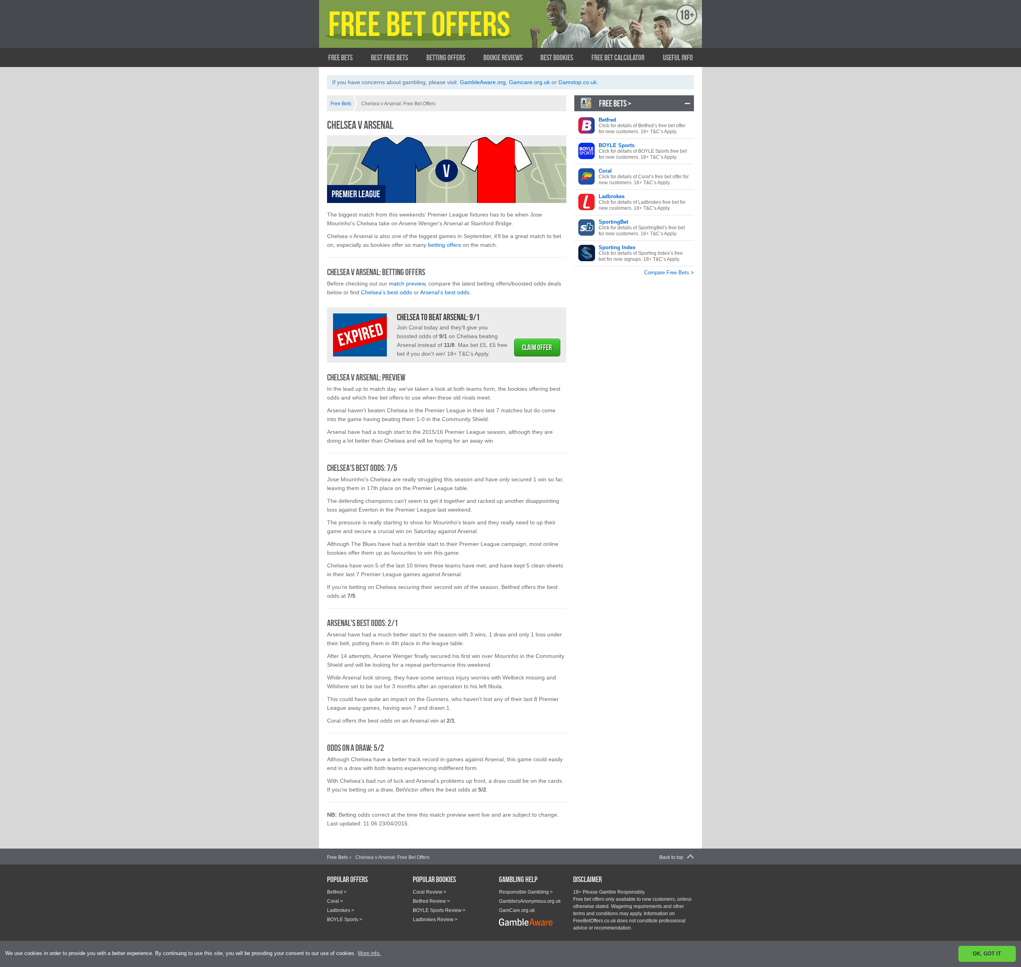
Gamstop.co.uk (577, 82)
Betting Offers (445, 57)
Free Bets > (615, 103)
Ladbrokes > (340, 910)
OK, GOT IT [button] (987, 954)
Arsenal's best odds (444, 292)
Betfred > (337, 892)
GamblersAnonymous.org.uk (530, 901)
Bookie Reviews (502, 57)
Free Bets (340, 57)
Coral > (335, 901)
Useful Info (678, 57)
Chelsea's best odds (386, 292)
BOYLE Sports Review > (439, 910)
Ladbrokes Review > (435, 919)
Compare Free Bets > (669, 273)
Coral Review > (429, 892)
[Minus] (687, 103)
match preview (407, 283)
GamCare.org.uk (517, 910)
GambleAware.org (483, 82)
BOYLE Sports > (344, 919)
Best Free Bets (389, 57)
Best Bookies (556, 57)
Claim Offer (537, 347)
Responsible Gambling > (526, 892)
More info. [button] (369, 953)
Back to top (671, 857)
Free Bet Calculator (618, 57)
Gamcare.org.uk (529, 82)
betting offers (444, 245)
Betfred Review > (431, 901)
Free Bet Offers (405, 30)
